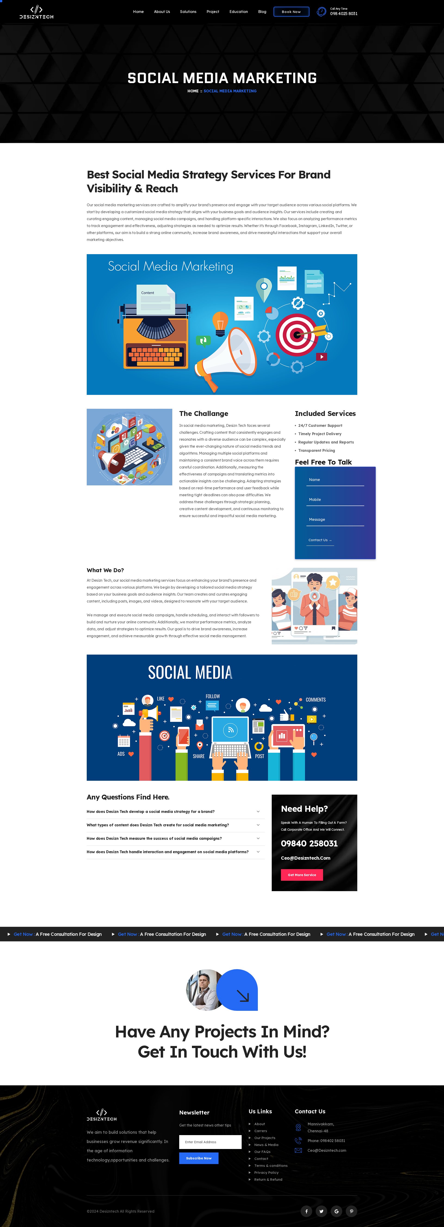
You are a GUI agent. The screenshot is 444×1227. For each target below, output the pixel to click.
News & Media (266, 1145)
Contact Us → (320, 540)
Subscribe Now (199, 1158)
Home (138, 11)
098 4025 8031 (343, 13)
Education (238, 11)
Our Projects (264, 1138)
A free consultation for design (114, 934)
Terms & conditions (271, 1165)
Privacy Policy (266, 1172)
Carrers (260, 1131)
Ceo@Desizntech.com (305, 858)
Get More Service (302, 875)
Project (213, 11)
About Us (162, 11)
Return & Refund (268, 1179)
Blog (262, 11)
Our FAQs (262, 1151)
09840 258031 (309, 843)
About (259, 1124)
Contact (261, 1158)
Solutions (188, 11)
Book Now (291, 11)
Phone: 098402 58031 (326, 1140)
